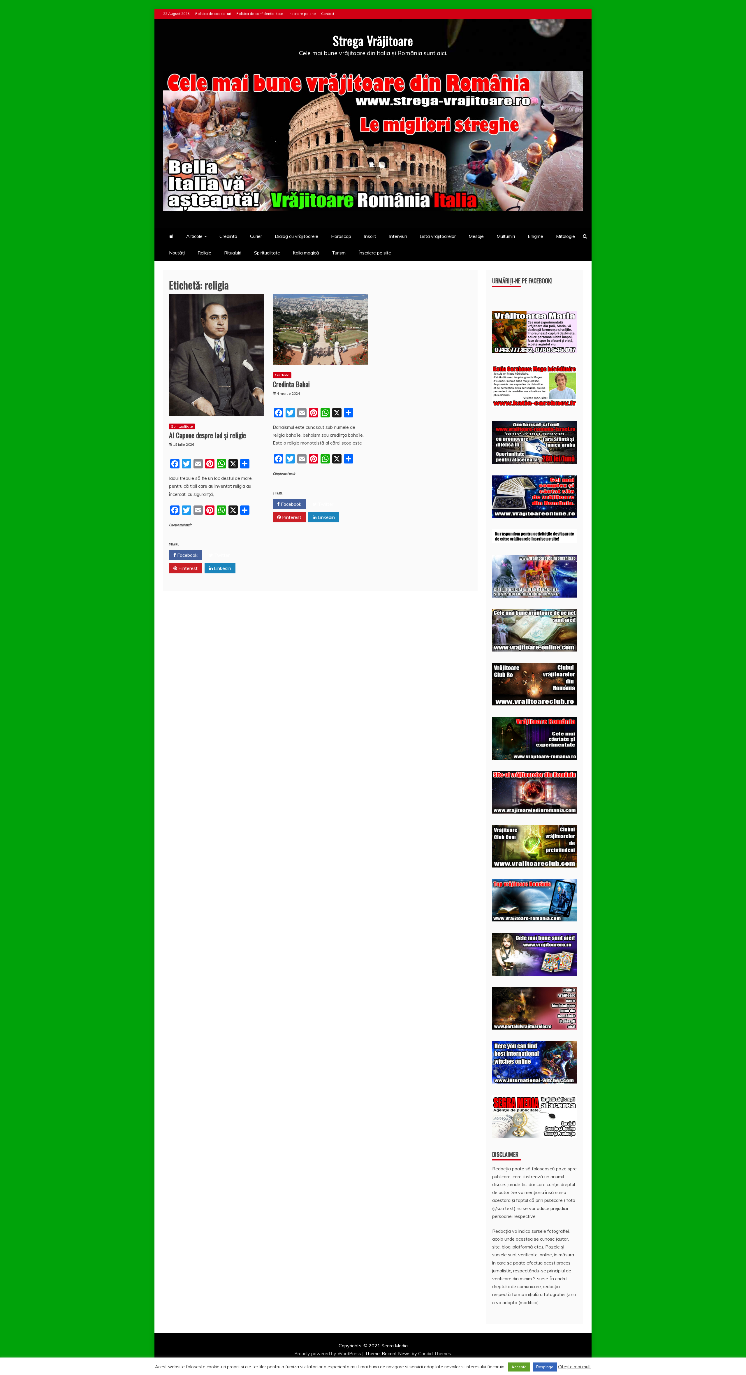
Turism (339, 253)
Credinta (228, 236)
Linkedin (222, 568)
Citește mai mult (180, 525)
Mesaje (476, 236)
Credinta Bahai (291, 384)
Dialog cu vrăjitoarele (296, 236)
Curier (256, 236)
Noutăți (177, 253)
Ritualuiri (232, 253)
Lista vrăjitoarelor (438, 236)
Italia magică (306, 253)
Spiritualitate (267, 253)
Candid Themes (434, 1353)
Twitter (221, 555)
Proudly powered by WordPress (328, 1353)
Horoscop (341, 236)
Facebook (187, 555)
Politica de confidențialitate (259, 13)
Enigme (535, 236)
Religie (204, 253)
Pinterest (187, 568)
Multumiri (506, 236)
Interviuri (398, 236)
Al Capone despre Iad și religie (207, 435)
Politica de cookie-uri (213, 13)
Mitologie (565, 236)
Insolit (370, 236)
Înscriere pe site (302, 13)
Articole (194, 236)
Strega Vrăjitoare (373, 40)
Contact (327, 13)
